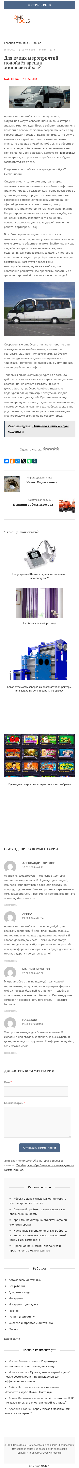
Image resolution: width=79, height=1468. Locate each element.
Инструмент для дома (23, 1304)
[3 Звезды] (51, 448)
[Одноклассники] (12, 461)
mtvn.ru (45, 1466)
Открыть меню (40, 5)
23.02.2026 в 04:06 (33, 1023)
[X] (23, 461)
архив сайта (12, 1338)
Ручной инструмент (21, 1317)
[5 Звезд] (57, 448)
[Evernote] (29, 461)
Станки (13, 1329)
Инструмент (17, 1298)
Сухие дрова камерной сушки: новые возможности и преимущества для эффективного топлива (37, 1376)
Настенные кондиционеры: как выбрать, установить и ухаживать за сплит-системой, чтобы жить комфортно (38, 1235)
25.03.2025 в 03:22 (33, 867)
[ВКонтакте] (6, 461)
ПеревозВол (67, 152)
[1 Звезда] (44, 448)
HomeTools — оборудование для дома (39, 23)
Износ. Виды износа (41, 482)
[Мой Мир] (17, 461)
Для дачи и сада (19, 1292)
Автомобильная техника (25, 1280)
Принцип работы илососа (33, 504)
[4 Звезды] (54, 448)
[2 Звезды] (47, 448)
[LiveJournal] (34, 461)
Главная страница (16, 43)
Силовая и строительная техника (31, 1323)
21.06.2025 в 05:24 (33, 918)
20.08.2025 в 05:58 (33, 973)
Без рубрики (17, 1286)
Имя (8, 1082)
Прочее (36, 43)
